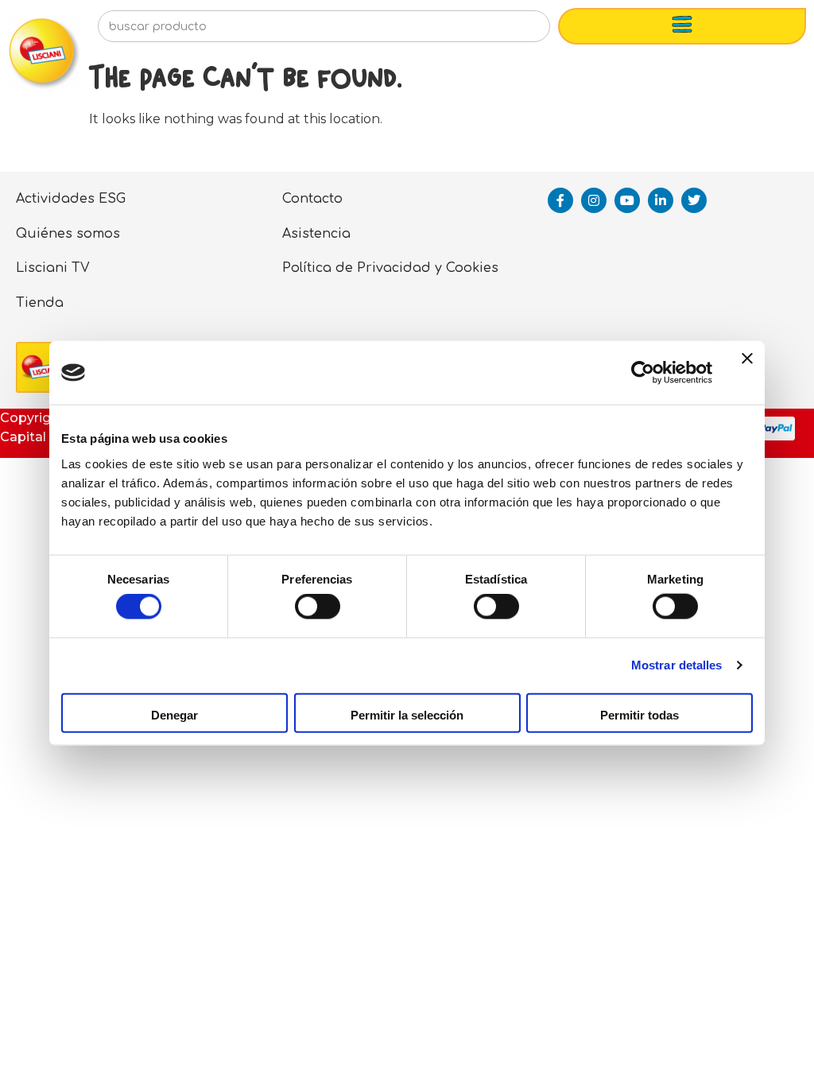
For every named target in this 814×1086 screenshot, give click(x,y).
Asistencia (316, 234)
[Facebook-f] (560, 200)
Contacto (312, 199)
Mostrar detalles (677, 665)
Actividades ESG (71, 199)
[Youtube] (627, 200)
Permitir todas (639, 714)
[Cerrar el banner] (747, 373)
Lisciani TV (53, 268)
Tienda (40, 303)
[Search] (512, 31)
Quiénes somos (68, 234)
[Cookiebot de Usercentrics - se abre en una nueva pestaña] (642, 373)
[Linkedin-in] (660, 200)
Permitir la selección (407, 714)
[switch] (317, 606)
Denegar (174, 714)
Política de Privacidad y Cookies (390, 268)
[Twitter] (694, 200)
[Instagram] (594, 200)
